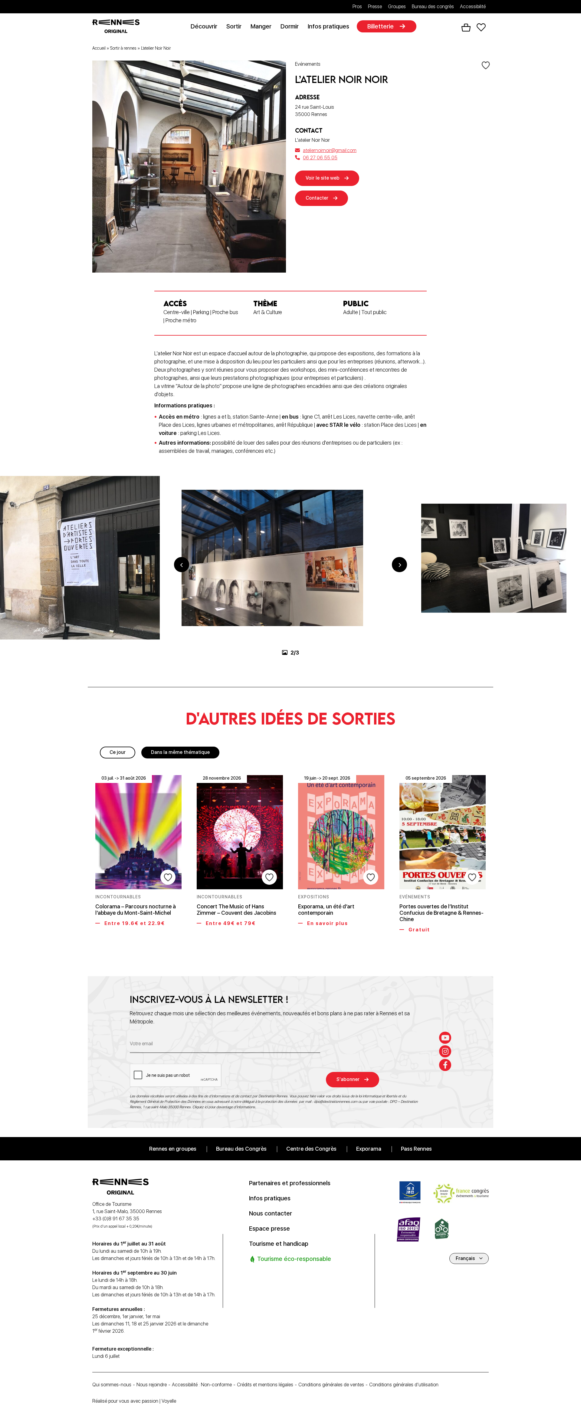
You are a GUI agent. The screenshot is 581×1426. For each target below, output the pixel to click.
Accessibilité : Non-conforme (202, 1385)
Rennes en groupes (172, 1148)
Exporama (368, 1148)
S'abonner (347, 1079)
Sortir (233, 26)
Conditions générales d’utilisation (403, 1385)
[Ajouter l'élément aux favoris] (485, 65)
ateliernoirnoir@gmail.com (329, 150)
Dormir (290, 26)
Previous (181, 564)
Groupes (397, 6)
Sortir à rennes (123, 48)
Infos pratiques (328, 26)
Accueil (99, 48)
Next (399, 564)
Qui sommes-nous (111, 1385)
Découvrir (204, 26)
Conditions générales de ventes (331, 1385)
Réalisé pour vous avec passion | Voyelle (134, 1401)
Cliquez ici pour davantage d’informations (223, 1107)
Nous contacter (270, 1213)
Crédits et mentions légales (265, 1385)
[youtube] (445, 1037)
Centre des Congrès (311, 1148)
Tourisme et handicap (278, 1243)
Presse (375, 6)
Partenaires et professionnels (289, 1182)
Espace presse (269, 1228)
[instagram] (445, 1051)
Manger (261, 26)
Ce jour (118, 752)
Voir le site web (323, 178)
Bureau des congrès (433, 6)
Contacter (317, 198)
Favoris (481, 27)
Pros (357, 6)
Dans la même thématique (180, 752)
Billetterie (380, 26)
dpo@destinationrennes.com (335, 1101)
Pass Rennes (416, 1148)
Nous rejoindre (151, 1385)
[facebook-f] (445, 1065)
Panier (466, 27)
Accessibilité (473, 6)
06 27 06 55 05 (320, 158)
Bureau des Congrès (241, 1148)
